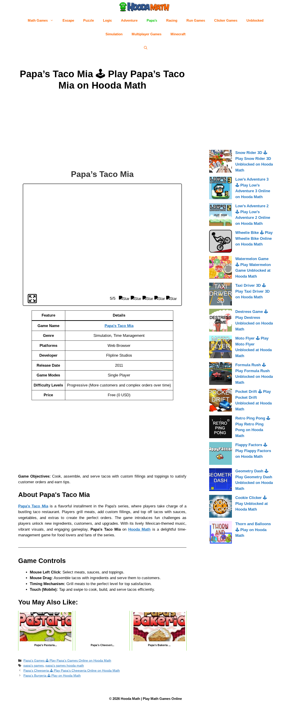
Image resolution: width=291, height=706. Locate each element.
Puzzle (88, 20)
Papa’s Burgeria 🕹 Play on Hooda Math (52, 675)
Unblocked (254, 20)
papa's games (33, 665)
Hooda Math (139, 529)
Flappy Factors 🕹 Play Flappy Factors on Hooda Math (253, 451)
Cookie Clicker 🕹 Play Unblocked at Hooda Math (251, 504)
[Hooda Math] (144, 7)
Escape (68, 20)
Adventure (129, 20)
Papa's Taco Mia (33, 506)
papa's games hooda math (64, 665)
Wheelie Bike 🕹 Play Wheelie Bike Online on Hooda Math (254, 238)
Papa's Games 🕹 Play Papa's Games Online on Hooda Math (67, 660)
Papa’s (152, 20)
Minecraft (178, 34)
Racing (171, 20)
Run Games (195, 20)
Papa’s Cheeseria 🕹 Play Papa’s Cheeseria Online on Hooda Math (71, 670)
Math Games (38, 20)
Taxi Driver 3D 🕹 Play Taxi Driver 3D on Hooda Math (252, 291)
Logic (107, 20)
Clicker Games (225, 20)
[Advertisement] (102, 131)
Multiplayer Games (146, 34)
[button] (145, 48)
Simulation (114, 34)
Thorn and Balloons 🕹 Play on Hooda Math (253, 530)
